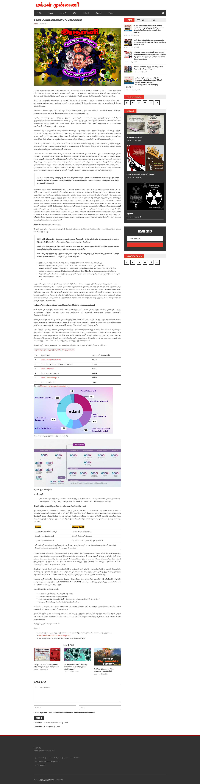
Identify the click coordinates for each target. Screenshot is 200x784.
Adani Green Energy (48, 378)
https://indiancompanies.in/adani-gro (54, 386)
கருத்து (51, 13)
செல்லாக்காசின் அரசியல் (134, 137)
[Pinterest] (151, 102)
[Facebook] (126, 102)
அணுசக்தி (130, 213)
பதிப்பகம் (86, 13)
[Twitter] (132, 102)
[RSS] (157, 102)
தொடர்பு (111, 13)
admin (36, 24)
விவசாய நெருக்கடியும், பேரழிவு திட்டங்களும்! (140, 174)
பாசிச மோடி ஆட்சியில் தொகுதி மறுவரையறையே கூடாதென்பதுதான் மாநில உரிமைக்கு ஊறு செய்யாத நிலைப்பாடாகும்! (150, 42)
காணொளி (63, 13)
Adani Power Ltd (47, 369)
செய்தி (39, 13)
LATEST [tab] (129, 20)
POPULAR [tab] (140, 20)
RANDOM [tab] (151, 20)
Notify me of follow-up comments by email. (52, 723)
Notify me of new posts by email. (48, 726)
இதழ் (75, 13)
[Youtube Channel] (145, 102)
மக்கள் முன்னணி (44, 779)
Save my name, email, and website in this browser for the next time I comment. (66, 713)
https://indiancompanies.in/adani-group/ (54, 635)
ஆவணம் (98, 13)
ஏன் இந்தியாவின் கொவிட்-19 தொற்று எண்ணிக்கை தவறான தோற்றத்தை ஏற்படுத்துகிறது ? (75, 667)
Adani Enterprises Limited (51, 360)
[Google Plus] (139, 102)
